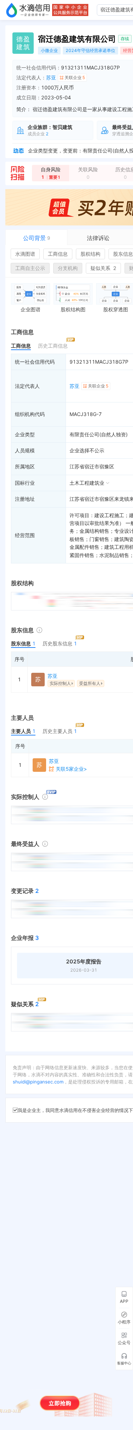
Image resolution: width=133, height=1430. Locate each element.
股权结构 (90, 254)
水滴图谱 (25, 254)
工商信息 (58, 254)
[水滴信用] (28, 10)
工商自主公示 (30, 268)
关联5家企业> (71, 769)
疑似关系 (103, 268)
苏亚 (51, 77)
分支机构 (68, 268)
